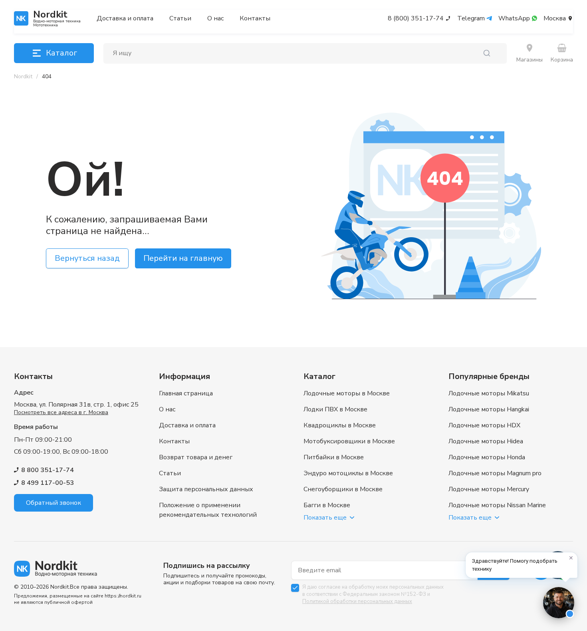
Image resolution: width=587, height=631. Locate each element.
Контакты (255, 18)
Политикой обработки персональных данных (357, 601)
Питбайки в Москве (333, 457)
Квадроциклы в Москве (339, 425)
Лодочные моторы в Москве (346, 393)
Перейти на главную (183, 258)
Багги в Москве (326, 505)
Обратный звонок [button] (53, 502)
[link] (47, 77)
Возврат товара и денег (195, 457)
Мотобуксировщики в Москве (349, 441)
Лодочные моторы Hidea (485, 441)
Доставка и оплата (125, 18)
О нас (215, 18)
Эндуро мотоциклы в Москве (348, 473)
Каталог (61, 53)
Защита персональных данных (206, 489)
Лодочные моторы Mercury (488, 489)
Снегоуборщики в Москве (343, 489)
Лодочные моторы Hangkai (488, 409)
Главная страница (186, 393)
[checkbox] (295, 588)
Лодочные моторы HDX (484, 425)
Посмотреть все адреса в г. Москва (61, 412)
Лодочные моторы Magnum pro (494, 473)
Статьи (180, 18)
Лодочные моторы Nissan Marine (497, 505)
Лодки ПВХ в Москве (335, 409)
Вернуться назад (87, 258)
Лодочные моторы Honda (486, 457)
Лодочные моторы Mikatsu (488, 393)
